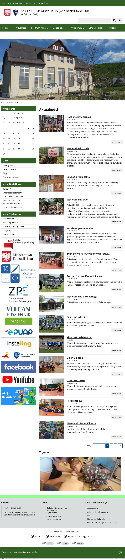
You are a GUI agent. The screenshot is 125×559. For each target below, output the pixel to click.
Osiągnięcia (58, 27)
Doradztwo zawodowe (12, 196)
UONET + (6, 188)
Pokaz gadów (74, 400)
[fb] (18, 372)
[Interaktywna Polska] (121, 552)
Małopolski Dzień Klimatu (81, 423)
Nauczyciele (7, 165)
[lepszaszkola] (18, 358)
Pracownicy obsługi (11, 177)
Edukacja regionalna (78, 177)
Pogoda (112, 27)
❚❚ (4, 95)
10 (120, 445)
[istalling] (18, 348)
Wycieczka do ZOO (77, 199)
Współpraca (76, 27)
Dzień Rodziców (76, 380)
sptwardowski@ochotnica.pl (24, 515)
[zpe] (18, 303)
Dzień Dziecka (75, 357)
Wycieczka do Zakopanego (82, 296)
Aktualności (21, 27)
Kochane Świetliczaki (79, 117)
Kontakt (6, 35)
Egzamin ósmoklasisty (12, 207)
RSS (3, 3)
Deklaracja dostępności (15, 3)
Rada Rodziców (9, 169)
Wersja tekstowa (43, 3)
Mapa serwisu (31, 3)
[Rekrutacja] (18, 404)
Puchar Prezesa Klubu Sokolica (84, 276)
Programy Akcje (38, 27)
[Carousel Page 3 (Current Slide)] (28, 95)
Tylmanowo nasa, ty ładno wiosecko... (88, 253)
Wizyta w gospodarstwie (81, 228)
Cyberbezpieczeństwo (12, 192)
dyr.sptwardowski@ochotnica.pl (24, 512)
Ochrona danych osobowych (98, 512)
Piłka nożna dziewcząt (79, 337)
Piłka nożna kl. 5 (76, 317)
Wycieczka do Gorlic (78, 148)
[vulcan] (18, 324)
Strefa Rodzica (95, 27)
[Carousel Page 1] (23, 95)
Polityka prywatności (11, 222)
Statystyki (6, 230)
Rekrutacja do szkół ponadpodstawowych (12, 201)
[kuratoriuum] (18, 282)
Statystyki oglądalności (96, 519)
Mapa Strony (8, 218)
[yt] (18, 384)
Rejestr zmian (8, 234)
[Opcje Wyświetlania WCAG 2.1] (120, 20)
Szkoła (5, 27)
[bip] (18, 249)
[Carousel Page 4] (30, 95)
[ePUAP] (18, 337)
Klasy (4, 173)
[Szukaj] (114, 20)
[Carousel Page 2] (26, 95)
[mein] (18, 262)
